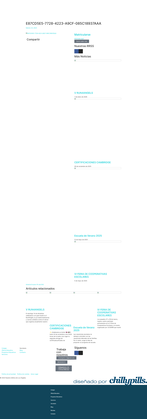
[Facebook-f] (76, 51)
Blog (52, 407)
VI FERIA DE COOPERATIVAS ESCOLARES (90, 275)
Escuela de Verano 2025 (88, 235)
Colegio (53, 390)
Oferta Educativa (55, 393)
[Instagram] (81, 51)
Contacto (53, 413)
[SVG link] (110, 381)
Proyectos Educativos (56, 396)
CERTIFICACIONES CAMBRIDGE (92, 162)
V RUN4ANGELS (83, 92)
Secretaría (53, 403)
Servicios (53, 400)
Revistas (53, 410)
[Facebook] (76, 353)
